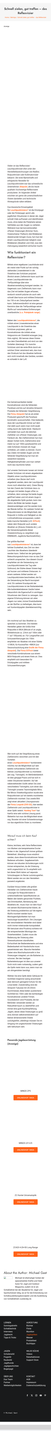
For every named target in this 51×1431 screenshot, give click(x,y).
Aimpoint (23, 187)
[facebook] (27, 1395)
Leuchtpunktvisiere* (19, 210)
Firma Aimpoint (18, 414)
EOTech (36, 521)
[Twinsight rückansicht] (25, 708)
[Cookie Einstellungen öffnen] (4, 1428)
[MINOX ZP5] (25, 1054)
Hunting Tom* (30, 810)
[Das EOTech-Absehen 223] (25, 675)
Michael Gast (38, 1272)
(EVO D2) (28, 804)
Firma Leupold (17, 804)
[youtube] (41, 1395)
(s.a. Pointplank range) (29, 312)
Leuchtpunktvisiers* (21, 763)
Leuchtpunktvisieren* (26, 320)
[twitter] (32, 1395)
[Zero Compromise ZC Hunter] (25, 1158)
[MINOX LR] (25, 1106)
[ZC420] (25, 1210)
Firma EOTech (27, 650)
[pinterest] (45, 1395)
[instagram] (36, 1395)
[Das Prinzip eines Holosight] (25, 369)
